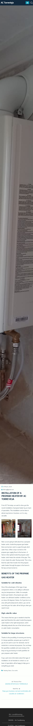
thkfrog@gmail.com (8, 489)
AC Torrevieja (7, 2)
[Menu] (27, 2)
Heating (5, 670)
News (9, 670)
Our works (15, 670)
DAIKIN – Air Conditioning (16, 720)
